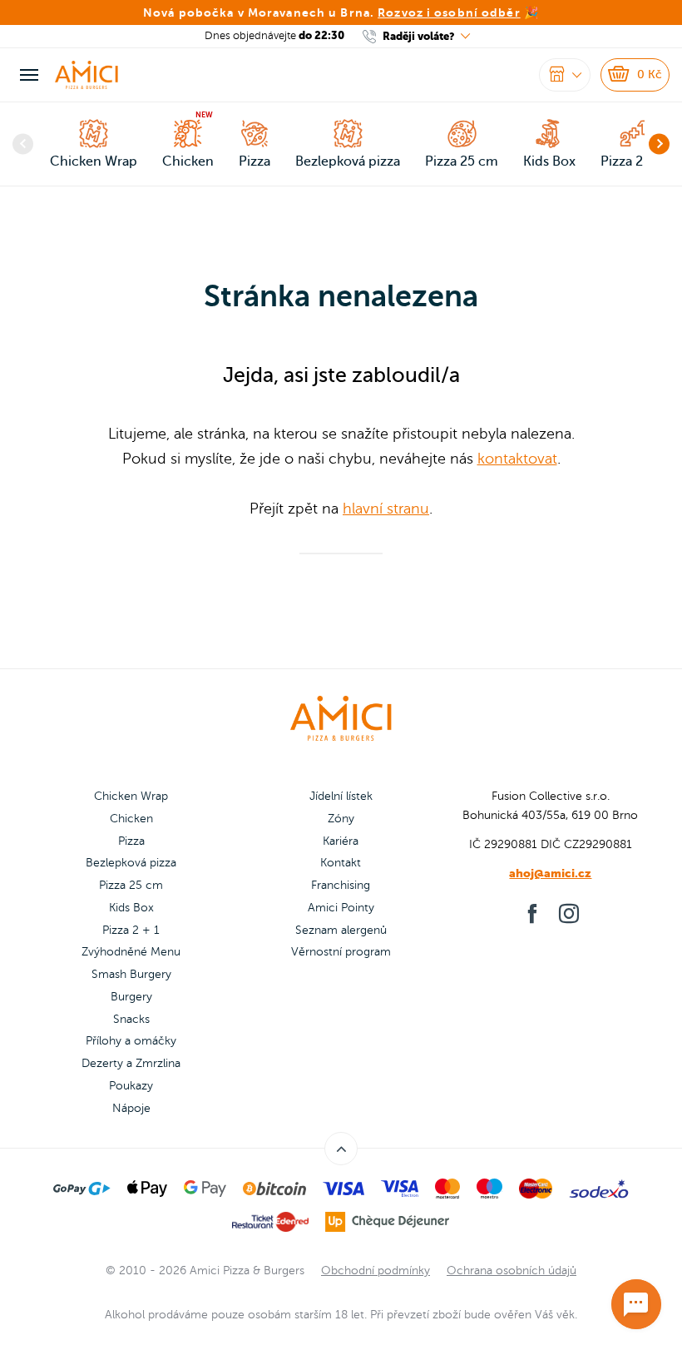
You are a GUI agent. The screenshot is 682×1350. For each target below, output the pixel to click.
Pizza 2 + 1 (131, 930)
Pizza (131, 841)
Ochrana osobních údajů (511, 1270)
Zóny (341, 818)
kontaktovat (517, 458)
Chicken (131, 818)
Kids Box (131, 907)
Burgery (131, 996)
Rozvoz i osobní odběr (449, 12)
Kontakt (340, 862)
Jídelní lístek (341, 796)
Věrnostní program (341, 951)
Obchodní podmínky (375, 1270)
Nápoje (131, 1108)
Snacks (131, 1019)
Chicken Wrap (131, 796)
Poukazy (131, 1086)
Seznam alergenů (341, 930)
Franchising (340, 885)
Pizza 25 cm (131, 885)
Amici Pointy (341, 907)
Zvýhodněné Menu (131, 951)
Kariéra (340, 841)
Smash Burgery (131, 974)
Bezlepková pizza (131, 862)
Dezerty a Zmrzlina (131, 1063)
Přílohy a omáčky (131, 1041)
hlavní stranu (386, 508)
